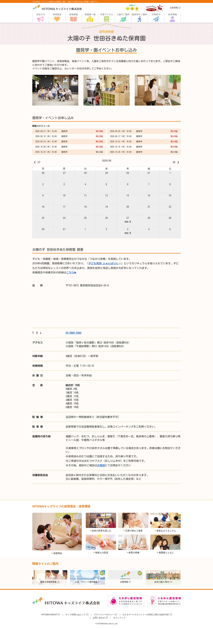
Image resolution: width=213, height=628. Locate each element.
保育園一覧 (90, 14)
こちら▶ (71, 272)
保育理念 (57, 14)
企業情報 (174, 8)
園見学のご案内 (139, 14)
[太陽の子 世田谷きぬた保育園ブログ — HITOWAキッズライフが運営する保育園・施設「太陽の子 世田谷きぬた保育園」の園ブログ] (57, 7)
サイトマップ (119, 618)
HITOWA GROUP (49, 614)
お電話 (101, 465)
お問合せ (156, 14)
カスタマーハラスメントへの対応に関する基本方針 (145, 614)
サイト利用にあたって (75, 614)
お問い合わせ (99, 618)
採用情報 (172, 14)
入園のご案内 (123, 14)
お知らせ (40, 14)
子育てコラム (106, 14)
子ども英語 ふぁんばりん (103, 263)
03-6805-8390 (73, 332)
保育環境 (73, 14)
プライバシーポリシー (104, 614)
